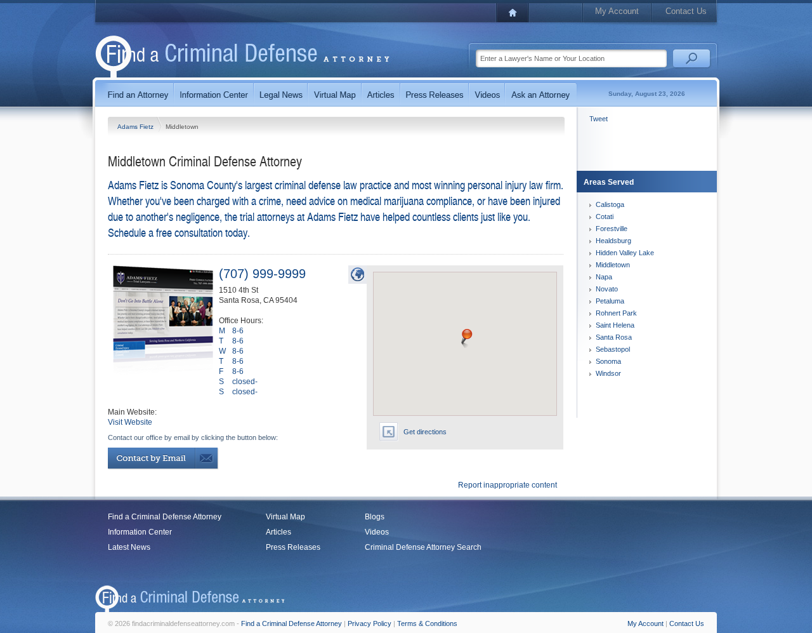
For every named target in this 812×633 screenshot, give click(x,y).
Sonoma (608, 361)
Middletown (613, 265)
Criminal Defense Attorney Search (423, 547)
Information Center (140, 532)
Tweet (598, 119)
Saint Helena (615, 325)
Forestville (611, 228)
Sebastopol (613, 349)
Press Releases (293, 547)
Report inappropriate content (507, 485)
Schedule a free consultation (165, 232)
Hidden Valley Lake (625, 253)
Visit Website (130, 422)
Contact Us (686, 11)
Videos (377, 532)
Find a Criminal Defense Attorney (164, 516)
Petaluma (610, 301)
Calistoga (610, 204)
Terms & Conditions (427, 623)
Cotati (604, 216)
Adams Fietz (136, 126)
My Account (617, 11)
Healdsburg (613, 240)
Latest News (129, 547)
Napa (604, 277)
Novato (607, 289)
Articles (278, 532)
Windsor (608, 373)
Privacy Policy (369, 623)
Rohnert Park (616, 313)
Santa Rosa (614, 337)
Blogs (374, 516)
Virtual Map (285, 516)
